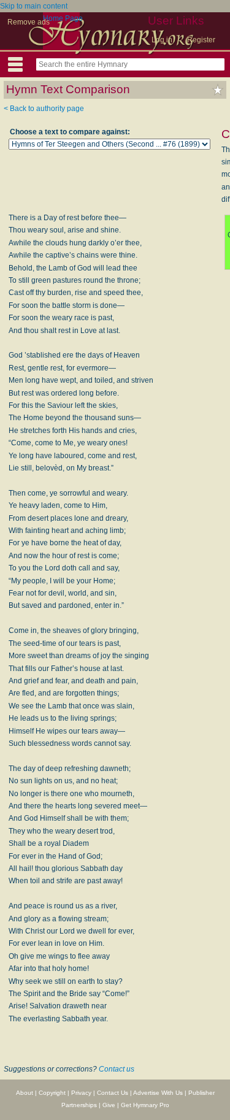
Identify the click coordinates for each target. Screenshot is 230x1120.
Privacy (81, 1092)
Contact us (116, 1069)
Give (108, 1105)
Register (201, 40)
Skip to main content (33, 6)
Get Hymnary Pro (145, 1105)
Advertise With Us (158, 1092)
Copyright (52, 1092)
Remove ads (28, 22)
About (24, 1092)
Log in (161, 40)
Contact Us (112, 1092)
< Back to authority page (44, 108)
